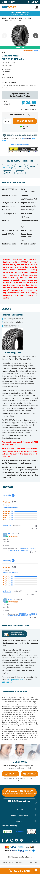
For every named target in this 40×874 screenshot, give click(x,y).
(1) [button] (12, 511)
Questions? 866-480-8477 (19, 792)
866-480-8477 (9, 2)
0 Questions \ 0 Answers (10, 507)
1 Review (35, 50)
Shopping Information (19, 815)
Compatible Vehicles (20, 173)
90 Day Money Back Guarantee (20, 13)
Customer (19, 809)
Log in (13, 93)
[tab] (7, 526)
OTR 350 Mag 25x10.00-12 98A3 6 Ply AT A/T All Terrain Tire (22, 549)
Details (19, 166)
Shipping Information (7, 173)
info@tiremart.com (15, 680)
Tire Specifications (7, 166)
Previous (4, 35)
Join (20, 93)
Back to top (35, 841)
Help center (33, 862)
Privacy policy (8, 862)
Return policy (21, 862)
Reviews (32, 166)
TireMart (19, 821)
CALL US (12, 774)
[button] (23, 150)
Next (35, 35)
